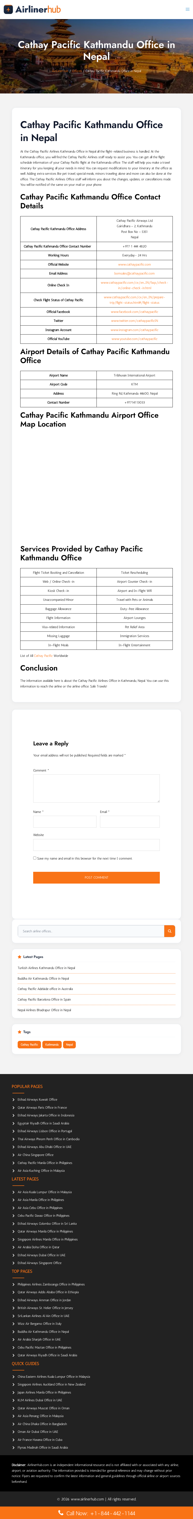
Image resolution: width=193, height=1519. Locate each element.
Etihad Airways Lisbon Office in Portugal (45, 1131)
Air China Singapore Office (35, 1155)
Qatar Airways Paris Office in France (42, 1108)
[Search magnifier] (169, 931)
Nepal (69, 1044)
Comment (41, 770)
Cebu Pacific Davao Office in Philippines (43, 1216)
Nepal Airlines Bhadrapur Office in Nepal (44, 1010)
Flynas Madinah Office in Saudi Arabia (43, 1448)
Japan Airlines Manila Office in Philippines (44, 1392)
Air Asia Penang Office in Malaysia (40, 1416)
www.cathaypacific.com (134, 265)
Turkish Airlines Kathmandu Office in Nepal (46, 968)
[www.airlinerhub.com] (32, 9)
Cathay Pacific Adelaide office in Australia (45, 989)
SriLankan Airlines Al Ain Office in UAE (43, 1316)
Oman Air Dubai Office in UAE (38, 1432)
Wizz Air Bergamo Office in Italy (40, 1324)
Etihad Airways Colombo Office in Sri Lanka (47, 1224)
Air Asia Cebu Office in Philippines (40, 1208)
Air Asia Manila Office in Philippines (41, 1200)
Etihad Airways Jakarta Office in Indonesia (46, 1115)
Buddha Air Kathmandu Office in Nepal (43, 979)
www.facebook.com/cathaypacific (134, 312)
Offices (77, 71)
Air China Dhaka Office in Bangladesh (42, 1424)
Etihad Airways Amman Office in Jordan (44, 1300)
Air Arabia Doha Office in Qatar (39, 1247)
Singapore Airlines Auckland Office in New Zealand (51, 1384)
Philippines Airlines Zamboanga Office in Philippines (51, 1284)
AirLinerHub (60, 71)
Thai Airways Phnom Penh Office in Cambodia (48, 1139)
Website (38, 835)
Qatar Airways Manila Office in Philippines (45, 1231)
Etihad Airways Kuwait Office (37, 1100)
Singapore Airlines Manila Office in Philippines (48, 1239)
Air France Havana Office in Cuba (40, 1440)
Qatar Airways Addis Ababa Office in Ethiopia (48, 1292)
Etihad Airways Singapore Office (39, 1263)
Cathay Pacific (43, 656)
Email (105, 812)
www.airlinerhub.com (88, 1499)
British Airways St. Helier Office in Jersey (45, 1308)
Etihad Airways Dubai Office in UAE (41, 1255)
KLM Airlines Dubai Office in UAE (40, 1400)
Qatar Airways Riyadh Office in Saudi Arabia (47, 1355)
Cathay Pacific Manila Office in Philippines (45, 1163)
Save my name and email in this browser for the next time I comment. (85, 858)
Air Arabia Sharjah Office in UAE (39, 1339)
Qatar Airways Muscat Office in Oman (43, 1408)
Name (38, 812)
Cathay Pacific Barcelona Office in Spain (44, 1000)
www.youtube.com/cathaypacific (134, 339)
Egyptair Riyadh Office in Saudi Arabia (43, 1123)
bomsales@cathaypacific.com (134, 273)
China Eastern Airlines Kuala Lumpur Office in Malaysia (54, 1377)
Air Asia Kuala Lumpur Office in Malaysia (45, 1192)
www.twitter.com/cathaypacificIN (134, 321)
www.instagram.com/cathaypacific (134, 330)
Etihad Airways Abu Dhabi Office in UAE (45, 1147)
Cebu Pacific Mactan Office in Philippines (44, 1347)
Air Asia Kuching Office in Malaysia (41, 1171)
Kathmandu (52, 1044)
